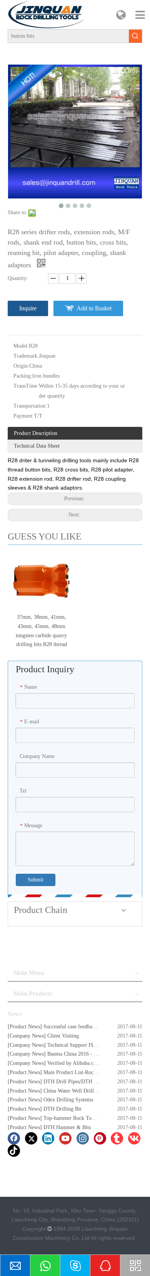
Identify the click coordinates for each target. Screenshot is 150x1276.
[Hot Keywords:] (135, 36)
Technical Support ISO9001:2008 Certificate (96, 1045)
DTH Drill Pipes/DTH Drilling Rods (83, 1081)
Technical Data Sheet (37, 446)
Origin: (21, 366)
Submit (35, 880)
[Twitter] (31, 1138)
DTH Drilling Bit (62, 1109)
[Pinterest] (100, 1138)
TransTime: (26, 386)
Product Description (35, 433)
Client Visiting (63, 1036)
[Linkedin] (48, 1138)
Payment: (23, 416)
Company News (27, 1036)
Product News (25, 1026)
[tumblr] (117, 1138)
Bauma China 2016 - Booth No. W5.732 (91, 1054)
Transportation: (30, 406)
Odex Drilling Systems (68, 1100)
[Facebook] (14, 1138)
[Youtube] (65, 1138)
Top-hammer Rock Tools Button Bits (83, 1118)
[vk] (134, 1138)
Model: (21, 346)
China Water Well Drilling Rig (76, 1091)
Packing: (22, 376)
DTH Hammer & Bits (67, 1127)
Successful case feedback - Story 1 (80, 1026)
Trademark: (26, 356)
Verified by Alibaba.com (73, 1063)
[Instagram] (83, 1138)
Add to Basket (94, 308)
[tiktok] (14, 1150)
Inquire (28, 308)
